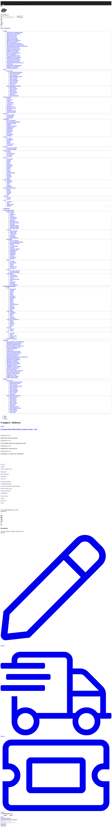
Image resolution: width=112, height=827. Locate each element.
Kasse (2, 817)
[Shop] (56, 518)
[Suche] (56, 21)
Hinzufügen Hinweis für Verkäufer (9, 819)
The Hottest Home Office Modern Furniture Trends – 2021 (19, 429)
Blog (5, 417)
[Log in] (1, 19)
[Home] (56, 516)
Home (5, 416)
